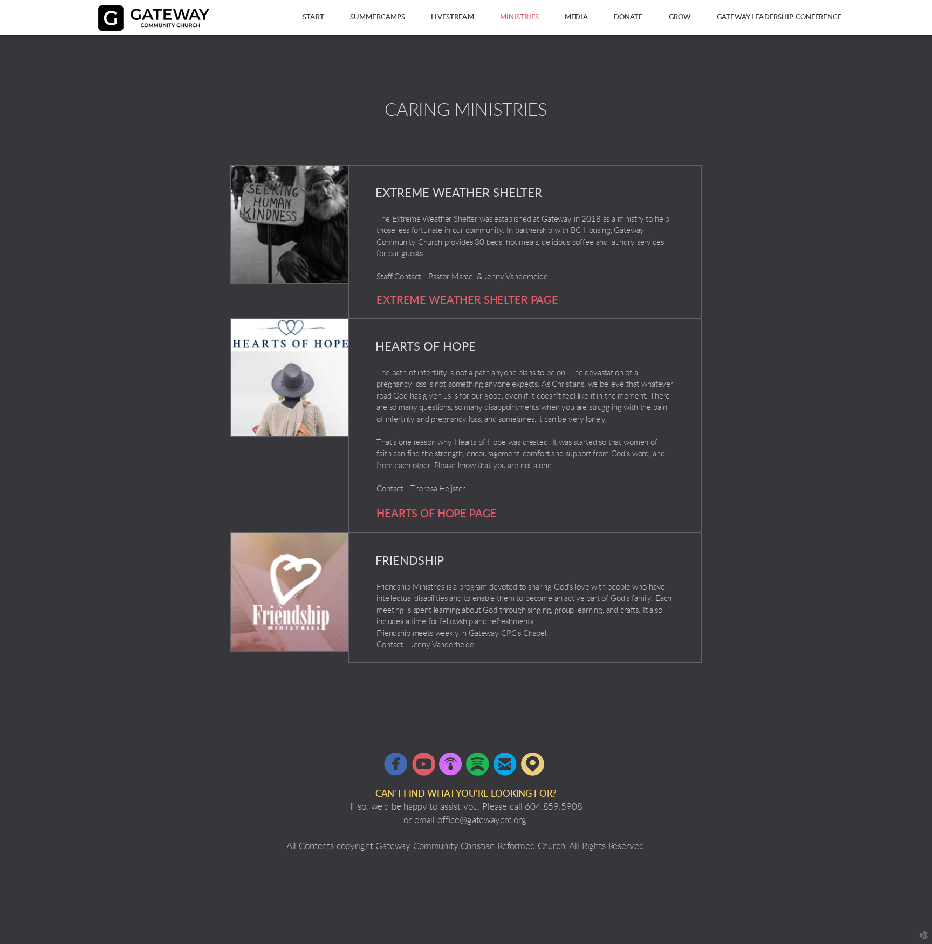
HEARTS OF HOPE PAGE (436, 514)
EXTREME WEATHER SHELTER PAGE (467, 300)
